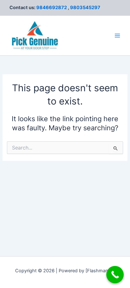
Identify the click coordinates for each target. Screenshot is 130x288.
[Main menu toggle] (117, 35)
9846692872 (51, 7)
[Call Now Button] (115, 274)
